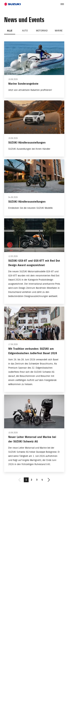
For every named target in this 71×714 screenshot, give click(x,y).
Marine (59, 30)
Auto (25, 30)
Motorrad (42, 30)
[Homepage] (12, 4)
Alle (9, 30)
